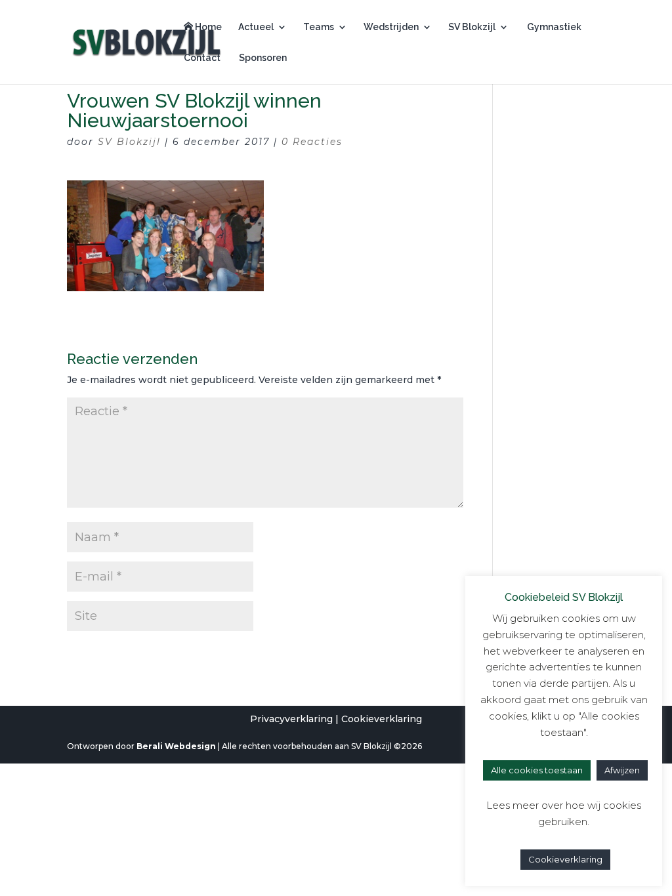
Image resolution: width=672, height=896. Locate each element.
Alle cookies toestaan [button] (537, 770)
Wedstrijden (391, 27)
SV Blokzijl (471, 27)
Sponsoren (262, 58)
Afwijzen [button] (622, 770)
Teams (318, 27)
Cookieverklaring (381, 719)
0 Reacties (312, 142)
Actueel (256, 27)
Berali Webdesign (176, 746)
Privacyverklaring (291, 719)
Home (207, 27)
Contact (202, 58)
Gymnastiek (553, 27)
